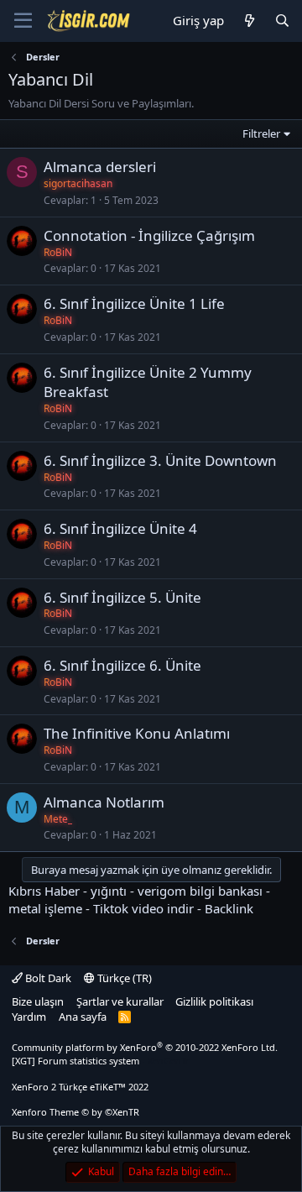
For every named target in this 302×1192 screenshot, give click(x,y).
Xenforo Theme (75, 1112)
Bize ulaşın (38, 1001)
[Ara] (282, 20)
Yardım (29, 1016)
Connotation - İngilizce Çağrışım (149, 235)
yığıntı (109, 890)
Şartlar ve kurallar (120, 1001)
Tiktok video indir (143, 908)
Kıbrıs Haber (44, 890)
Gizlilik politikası (214, 1001)
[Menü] (23, 21)
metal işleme (45, 908)
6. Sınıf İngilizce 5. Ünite (122, 597)
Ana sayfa (83, 1016)
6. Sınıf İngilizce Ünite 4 (120, 528)
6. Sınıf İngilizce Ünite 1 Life (134, 303)
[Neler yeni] (248, 20)
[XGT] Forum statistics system (101, 1060)
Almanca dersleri (100, 166)
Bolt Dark (47, 977)
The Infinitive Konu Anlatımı (137, 733)
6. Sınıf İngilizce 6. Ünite (122, 665)
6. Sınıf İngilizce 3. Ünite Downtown (160, 460)
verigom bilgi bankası (200, 890)
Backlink (229, 908)
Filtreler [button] (261, 133)
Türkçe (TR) (123, 977)
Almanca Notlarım (104, 802)
